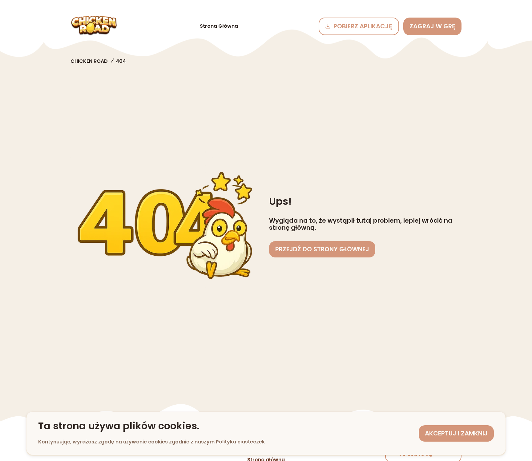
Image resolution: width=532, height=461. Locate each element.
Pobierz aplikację (362, 26)
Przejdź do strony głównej (322, 249)
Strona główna (219, 26)
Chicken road (89, 61)
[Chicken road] (94, 26)
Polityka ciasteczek (240, 441)
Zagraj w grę (432, 26)
